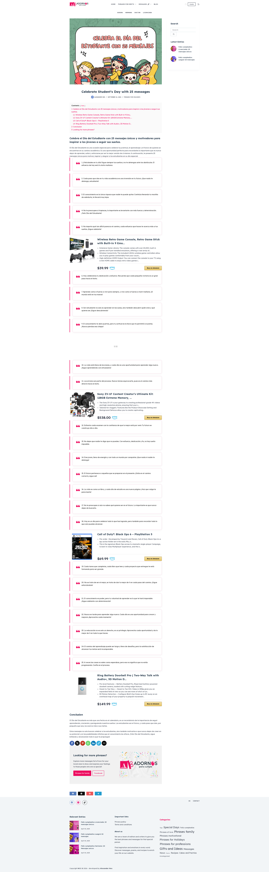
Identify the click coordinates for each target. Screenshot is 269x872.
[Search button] (174, 34)
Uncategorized (165, 856)
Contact (196, 801)
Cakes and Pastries (188, 853)
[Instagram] (78, 802)
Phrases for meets (126, 4)
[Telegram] (98, 793)
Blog (156, 4)
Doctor (137, 12)
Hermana (128, 12)
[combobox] (183, 30)
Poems (168, 853)
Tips (161, 828)
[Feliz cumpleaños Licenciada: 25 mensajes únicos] (173, 49)
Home (113, 4)
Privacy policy (120, 822)
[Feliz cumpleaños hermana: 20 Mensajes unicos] (74, 849)
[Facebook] (73, 793)
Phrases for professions (175, 844)
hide (82, 105)
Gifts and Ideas (171, 849)
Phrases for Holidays (132, 97)
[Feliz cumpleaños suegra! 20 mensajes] (173, 59)
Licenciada (147, 12)
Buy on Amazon (153, 268)
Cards (192, 4)
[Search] (186, 4)
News (162, 853)
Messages (143, 4)
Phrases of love (166, 832)
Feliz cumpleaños (187, 828)
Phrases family (184, 831)
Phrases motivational (170, 835)
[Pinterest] (89, 793)
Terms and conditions (123, 824)
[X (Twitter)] (81, 793)
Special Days (171, 827)
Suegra (120, 12)
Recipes (174, 853)
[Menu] (199, 4)
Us (189, 801)
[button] (72, 743)
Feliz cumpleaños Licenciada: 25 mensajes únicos (185, 49)
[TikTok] (84, 802)
